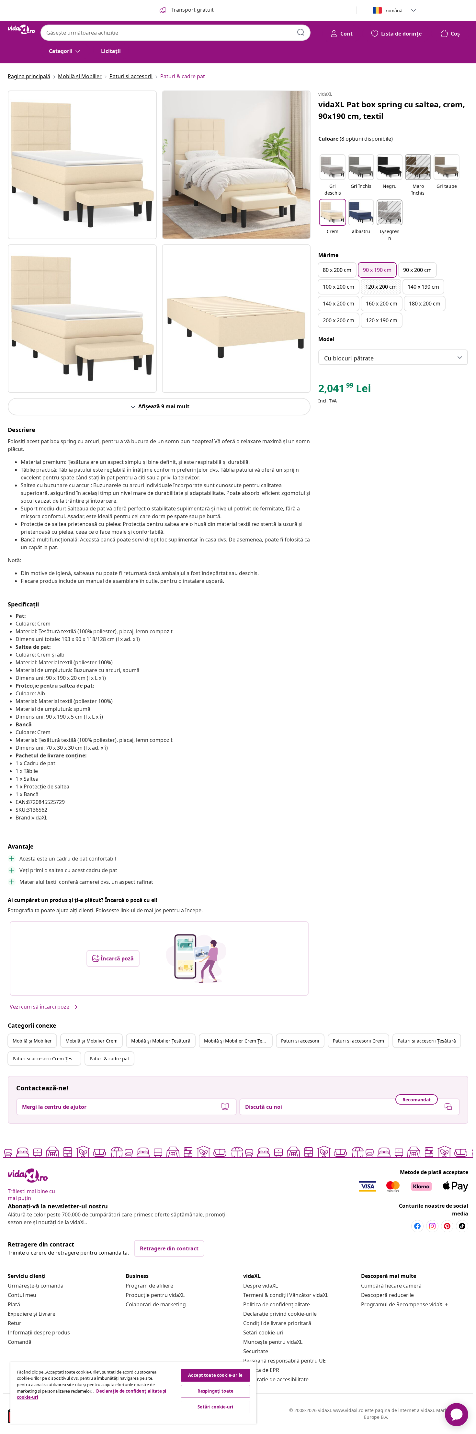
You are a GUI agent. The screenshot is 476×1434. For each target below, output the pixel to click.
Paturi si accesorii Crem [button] (358, 1041)
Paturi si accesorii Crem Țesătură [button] (47, 1058)
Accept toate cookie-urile (215, 1375)
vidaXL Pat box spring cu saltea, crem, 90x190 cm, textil (391, 110)
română (394, 10)
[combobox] (175, 33)
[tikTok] (462, 1226)
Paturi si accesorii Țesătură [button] (427, 1041)
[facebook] (417, 1226)
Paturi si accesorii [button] (300, 1041)
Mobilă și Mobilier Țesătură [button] (160, 1041)
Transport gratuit (192, 9)
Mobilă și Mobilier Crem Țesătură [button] (238, 1041)
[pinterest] (447, 1226)
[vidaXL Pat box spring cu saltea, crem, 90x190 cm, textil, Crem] (82, 165)
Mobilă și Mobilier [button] (32, 1041)
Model (326, 339)
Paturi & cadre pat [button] (109, 1058)
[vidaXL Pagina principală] (21, 29)
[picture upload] (196, 958)
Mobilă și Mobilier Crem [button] (91, 1041)
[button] (333, 175)
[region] (133, 1393)
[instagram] (432, 1226)
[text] (344, 390)
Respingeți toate (215, 1391)
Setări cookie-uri (263, 1332)
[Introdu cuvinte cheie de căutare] (301, 32)
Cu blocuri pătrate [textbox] (349, 358)
